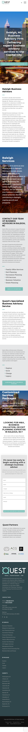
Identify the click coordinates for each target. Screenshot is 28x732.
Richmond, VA (6, 706)
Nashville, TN (5, 704)
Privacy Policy (16, 722)
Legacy (4, 667)
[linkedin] (4, 617)
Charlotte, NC (5, 688)
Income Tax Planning (8, 641)
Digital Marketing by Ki (15, 723)
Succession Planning (7, 632)
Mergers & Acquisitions (8, 628)
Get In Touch (8, 602)
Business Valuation (7, 625)
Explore (4, 661)
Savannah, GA (6, 681)
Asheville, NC (5, 685)
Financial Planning (7, 635)
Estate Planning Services (8, 637)
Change (4, 665)
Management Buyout (7, 646)
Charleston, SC (6, 695)
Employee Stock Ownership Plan (10, 648)
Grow (3, 663)
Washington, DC (6, 676)
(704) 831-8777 (10, 600)
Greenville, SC (6, 699)
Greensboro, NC (6, 690)
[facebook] (2, 617)
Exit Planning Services (8, 630)
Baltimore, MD (6, 683)
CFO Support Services (7, 644)
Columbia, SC (5, 697)
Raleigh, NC (5, 692)
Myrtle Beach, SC (6, 701)
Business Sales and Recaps (9, 651)
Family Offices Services (8, 639)
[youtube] (6, 617)
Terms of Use (8, 722)
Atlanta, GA (5, 679)
